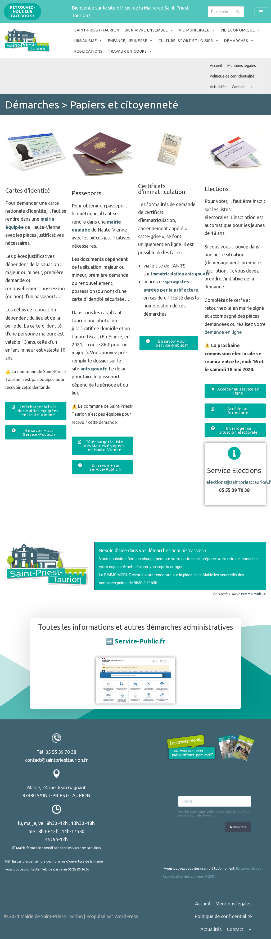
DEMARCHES (236, 41)
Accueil (216, 65)
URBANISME (85, 41)
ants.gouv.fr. (93, 368)
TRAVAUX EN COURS (127, 51)
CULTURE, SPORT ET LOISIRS (186, 41)
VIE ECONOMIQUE (237, 30)
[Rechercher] (238, 11)
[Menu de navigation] (261, 11)
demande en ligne (223, 332)
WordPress (126, 916)
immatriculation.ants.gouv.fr (180, 273)
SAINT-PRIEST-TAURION (96, 30)
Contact (238, 87)
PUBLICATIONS (88, 51)
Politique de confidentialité (232, 76)
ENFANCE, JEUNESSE (127, 41)
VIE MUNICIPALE (194, 30)
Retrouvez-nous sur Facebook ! (22, 11)
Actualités (218, 87)
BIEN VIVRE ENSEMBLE (146, 30)
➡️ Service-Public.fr (135, 641)
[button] (35, 411)
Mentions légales (241, 65)
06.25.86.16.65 (78, 869)
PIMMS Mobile (253, 594)
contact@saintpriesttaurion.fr (56, 760)
